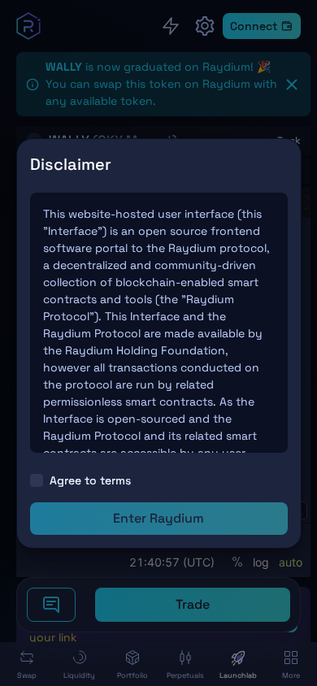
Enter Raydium (158, 518)
